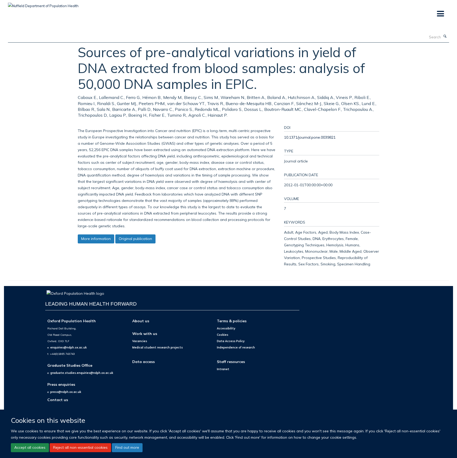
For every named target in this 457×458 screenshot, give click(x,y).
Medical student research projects (157, 347)
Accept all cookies (29, 447)
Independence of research (236, 347)
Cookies (222, 335)
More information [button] (96, 238)
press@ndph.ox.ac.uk (65, 392)
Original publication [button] (135, 238)
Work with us (144, 333)
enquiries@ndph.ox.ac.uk (68, 347)
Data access (143, 361)
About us (140, 321)
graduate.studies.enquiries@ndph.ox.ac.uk (81, 373)
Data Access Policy (231, 341)
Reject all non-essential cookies (80, 447)
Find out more (127, 447)
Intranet (223, 369)
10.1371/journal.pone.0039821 (310, 137)
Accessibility (226, 328)
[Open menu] (440, 13)
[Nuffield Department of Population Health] (43, 4)
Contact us (57, 399)
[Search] (445, 36)
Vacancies (139, 341)
